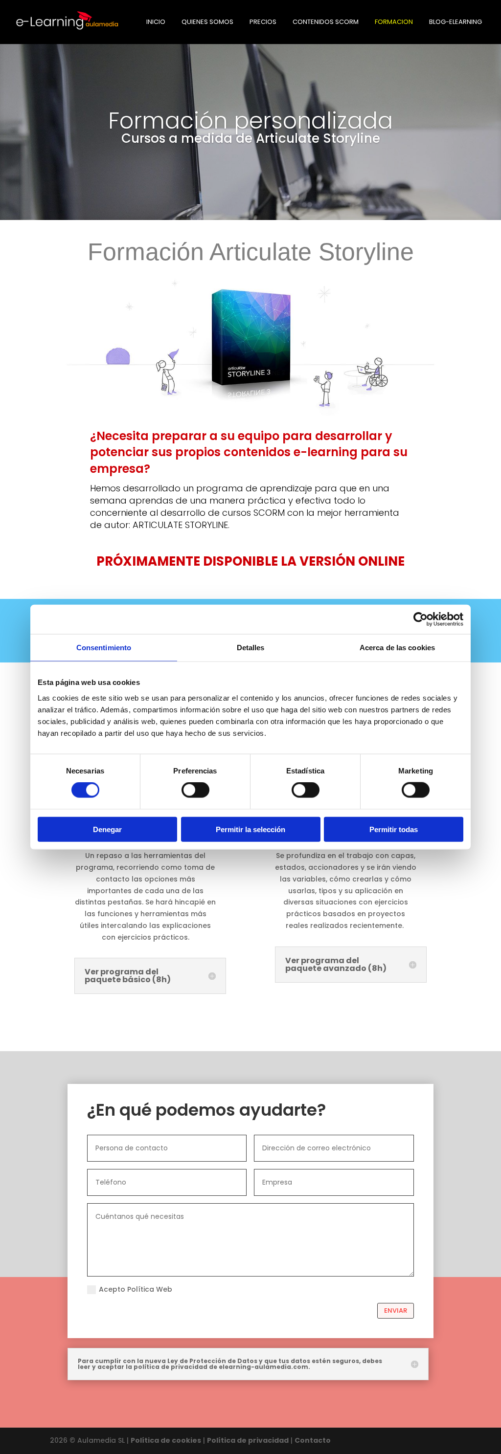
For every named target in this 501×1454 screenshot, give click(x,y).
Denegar (107, 829)
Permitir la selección (250, 829)
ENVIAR (395, 1310)
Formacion (394, 22)
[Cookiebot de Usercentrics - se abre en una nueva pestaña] (420, 619)
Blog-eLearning (455, 22)
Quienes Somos (207, 22)
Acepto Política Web (135, 1289)
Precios (263, 22)
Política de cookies (166, 1440)
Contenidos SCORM (326, 22)
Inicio (155, 22)
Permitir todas (393, 829)
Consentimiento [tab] (103, 647)
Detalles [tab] (251, 647)
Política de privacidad (248, 1440)
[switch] (195, 790)
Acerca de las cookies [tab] (397, 647)
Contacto (313, 1440)
